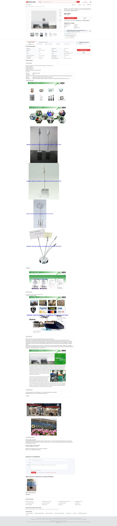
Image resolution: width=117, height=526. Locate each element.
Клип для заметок (44, 504)
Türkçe (76, 519)
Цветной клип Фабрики (49, 513)
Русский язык (50, 519)
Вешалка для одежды (29, 504)
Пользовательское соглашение (46, 518)
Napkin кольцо (60, 504)
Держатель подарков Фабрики (39, 513)
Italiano (54, 519)
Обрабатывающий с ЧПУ (78, 501)
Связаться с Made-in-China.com (65, 518)
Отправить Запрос (70, 18)
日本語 (68, 519)
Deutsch (57, 519)
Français (47, 519)
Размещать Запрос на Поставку (51, 472)
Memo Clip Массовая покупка (82, 513)
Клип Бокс (74, 513)
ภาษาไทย (73, 519)
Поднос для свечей (78, 504)
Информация (79, 518)
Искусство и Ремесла (31, 6)
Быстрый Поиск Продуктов (73, 518)
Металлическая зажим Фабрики (59, 513)
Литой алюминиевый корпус (30, 501)
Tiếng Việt (79, 519)
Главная (27, 6)
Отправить (33, 472)
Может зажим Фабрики (29, 513)
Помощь (79, 4)
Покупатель (73, 4)
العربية (63, 519)
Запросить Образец (86, 20)
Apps (84, 4)
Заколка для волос (68, 513)
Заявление (39, 518)
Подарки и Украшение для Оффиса (39, 6)
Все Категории (29, 4)
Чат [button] (85, 18)
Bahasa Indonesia (84, 519)
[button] (72, 44)
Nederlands (60, 519)
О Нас (37, 518)
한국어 (66, 519)
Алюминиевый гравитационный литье (64, 501)
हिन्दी (70, 519)
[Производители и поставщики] (31, 2)
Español (40, 519)
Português (43, 519)
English (37, 519)
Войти (90, 2)
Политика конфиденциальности (55, 518)
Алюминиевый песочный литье (46, 501)
